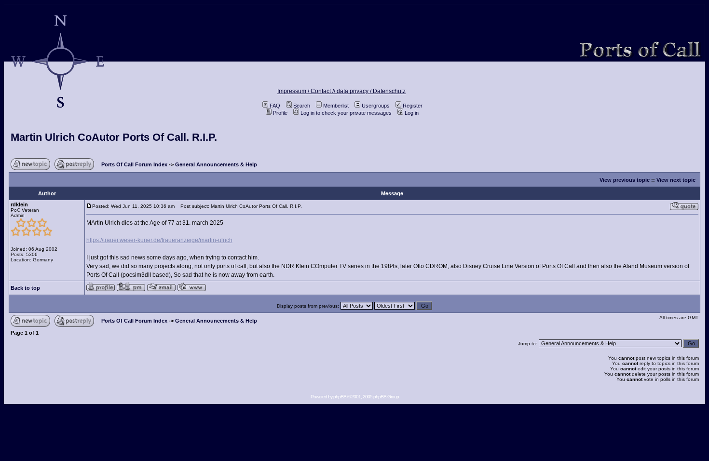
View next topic (675, 180)
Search (301, 105)
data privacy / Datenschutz (371, 91)
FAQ (275, 105)
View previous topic (625, 180)
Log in (412, 113)
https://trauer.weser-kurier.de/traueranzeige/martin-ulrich (159, 240)
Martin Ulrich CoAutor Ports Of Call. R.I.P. (114, 137)
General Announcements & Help (216, 164)
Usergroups (376, 105)
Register (413, 105)
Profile (280, 113)
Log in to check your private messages (346, 113)
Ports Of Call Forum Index (134, 164)
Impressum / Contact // (307, 91)
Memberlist (336, 105)
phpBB (339, 396)
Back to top (25, 288)
